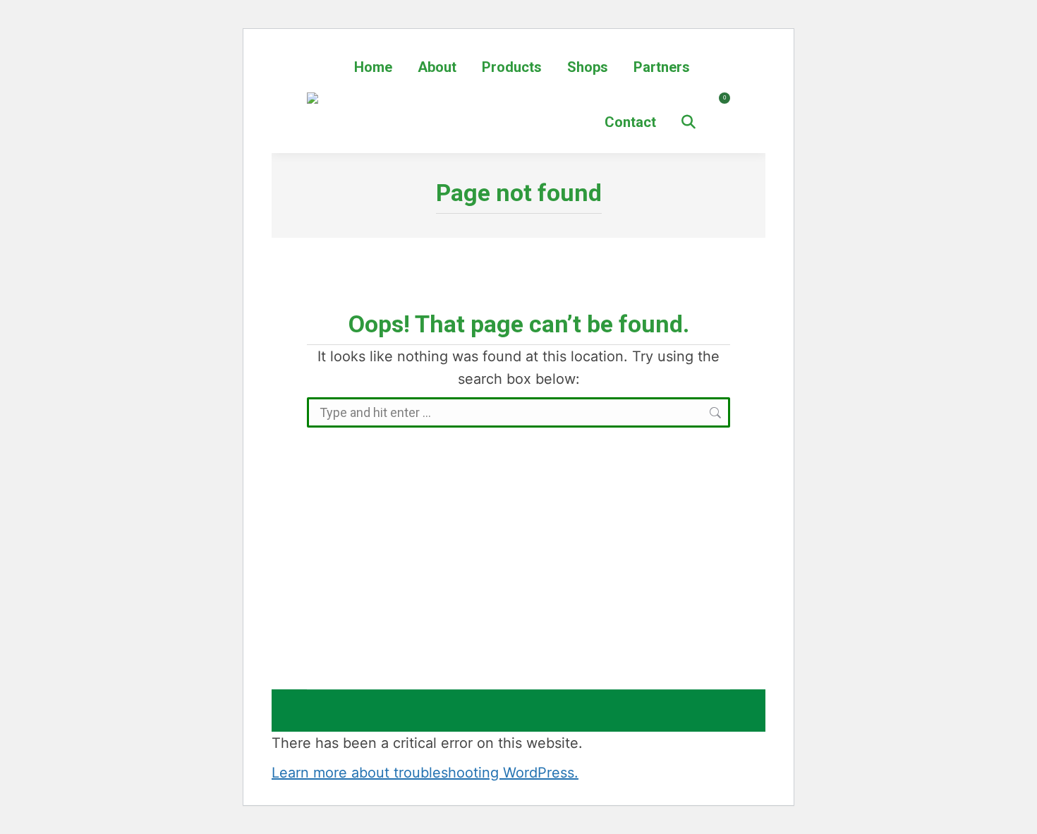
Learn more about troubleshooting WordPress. (425, 772)
